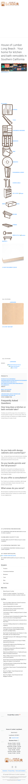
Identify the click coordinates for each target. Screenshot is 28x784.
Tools (4, 577)
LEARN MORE (13, 302)
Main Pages (6, 583)
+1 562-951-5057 (15, 737)
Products (5, 568)
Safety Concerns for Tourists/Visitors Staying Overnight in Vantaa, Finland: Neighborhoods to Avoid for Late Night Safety (13, 629)
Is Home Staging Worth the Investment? (12, 606)
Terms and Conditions (20, 770)
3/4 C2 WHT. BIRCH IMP (7, 326)
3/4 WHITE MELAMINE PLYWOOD (9, 267)
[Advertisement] (14, 23)
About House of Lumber (8, 591)
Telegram (19, 780)
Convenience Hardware (8, 571)
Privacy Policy (11, 770)
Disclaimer (5, 770)
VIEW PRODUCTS (5, 72)
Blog (4, 580)
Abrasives (5, 574)
